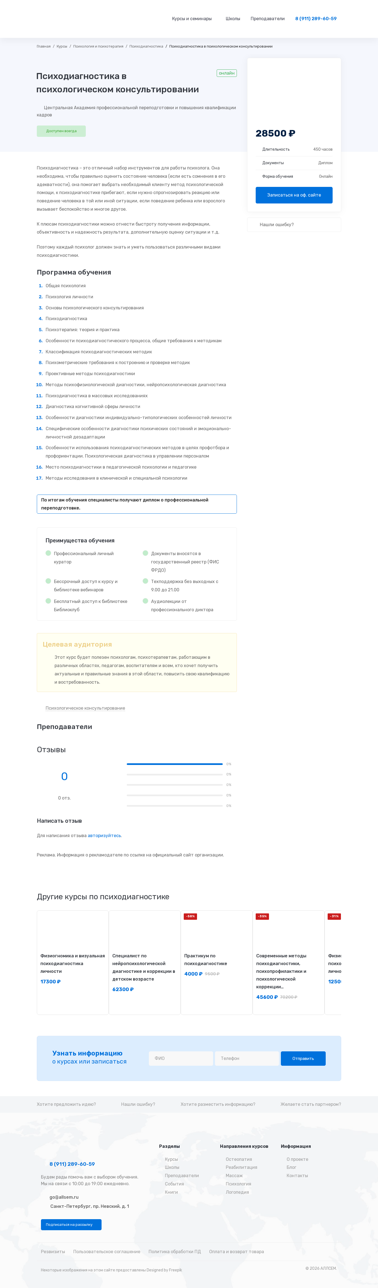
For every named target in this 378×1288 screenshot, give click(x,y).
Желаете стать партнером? (311, 1104)
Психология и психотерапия (98, 46)
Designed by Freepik (164, 1270)
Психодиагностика (146, 46)
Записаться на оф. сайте (294, 195)
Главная (44, 46)
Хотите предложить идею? (66, 1104)
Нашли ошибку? (276, 224)
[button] (71, 1224)
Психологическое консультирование (85, 708)
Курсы (62, 46)
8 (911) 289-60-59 (71, 1164)
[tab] (103, 896)
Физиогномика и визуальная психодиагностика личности (72, 963)
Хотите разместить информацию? (218, 1104)
